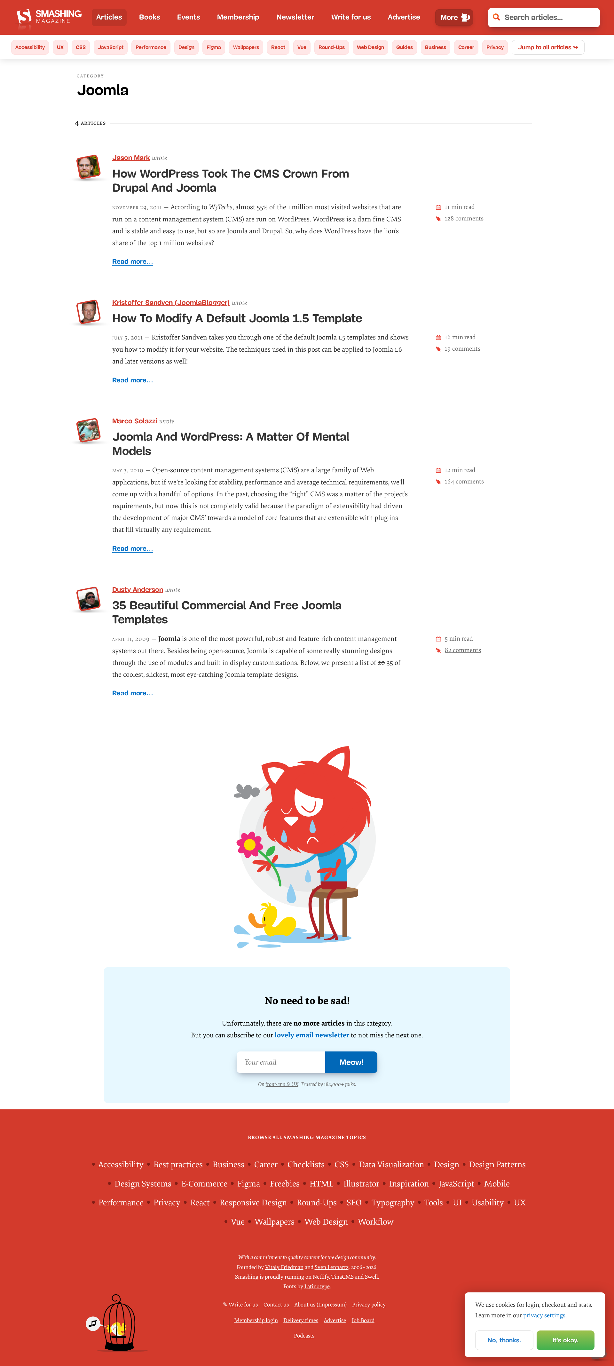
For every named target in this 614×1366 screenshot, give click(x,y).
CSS (81, 47)
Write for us (351, 17)
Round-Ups (332, 47)
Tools (433, 1203)
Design (186, 47)
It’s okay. (566, 1340)
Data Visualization (391, 1165)
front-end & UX (281, 1084)
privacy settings (544, 1315)
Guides (404, 47)
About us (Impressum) (321, 1304)
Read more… (132, 261)
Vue (301, 47)
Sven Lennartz (332, 1267)
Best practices (178, 1165)
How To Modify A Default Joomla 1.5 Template (237, 318)
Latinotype (317, 1286)
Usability (488, 1203)
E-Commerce (204, 1184)
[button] (591, 17)
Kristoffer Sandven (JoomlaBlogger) (171, 303)
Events (188, 17)
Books (149, 17)
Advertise (404, 17)
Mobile (497, 1184)
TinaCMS (342, 1277)
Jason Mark (131, 158)
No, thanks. (504, 1340)
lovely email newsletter (312, 1035)
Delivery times (300, 1320)
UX (60, 47)
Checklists (306, 1165)
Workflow (375, 1222)
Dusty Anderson (137, 590)
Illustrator (361, 1184)
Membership (238, 17)
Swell (371, 1277)
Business (435, 47)
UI (457, 1203)
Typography (393, 1203)
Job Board (363, 1320)
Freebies (285, 1184)
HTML (322, 1184)
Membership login (256, 1320)
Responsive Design (253, 1203)
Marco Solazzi (134, 421)
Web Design (370, 47)
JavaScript (110, 47)
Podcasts (304, 1335)
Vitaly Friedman (284, 1267)
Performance (151, 47)
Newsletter (295, 17)
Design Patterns (497, 1165)
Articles (109, 17)
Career (466, 47)
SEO (354, 1203)
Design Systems (142, 1184)
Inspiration (409, 1184)
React (278, 47)
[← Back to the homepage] (51, 17)
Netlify (321, 1277)
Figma (214, 47)
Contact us (276, 1304)
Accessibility (30, 47)
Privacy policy (369, 1304)
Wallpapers (246, 47)
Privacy (495, 47)
